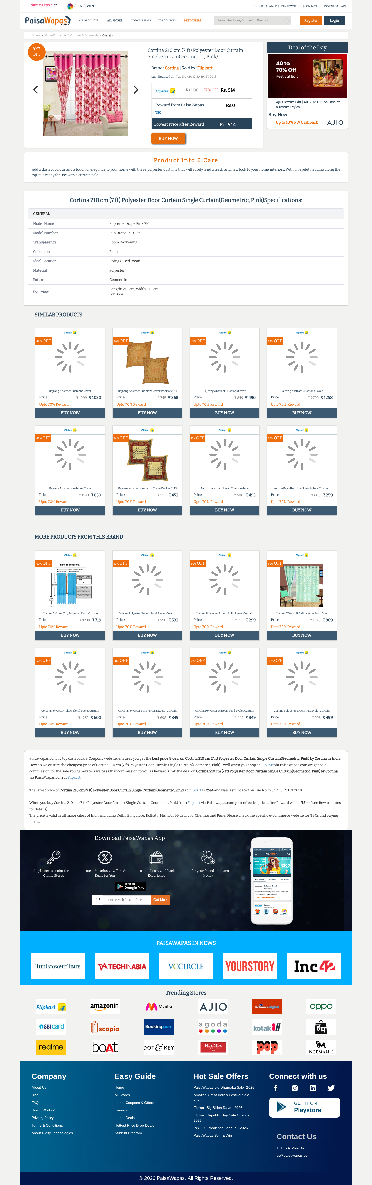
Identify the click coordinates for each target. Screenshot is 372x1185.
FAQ (35, 1103)
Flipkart (205, 67)
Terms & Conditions (47, 1125)
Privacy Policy (43, 1118)
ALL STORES (114, 20)
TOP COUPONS (167, 20)
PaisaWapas (171, 1178)
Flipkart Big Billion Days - (218, 1108)
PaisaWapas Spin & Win (213, 1135)
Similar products (58, 314)
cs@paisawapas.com (294, 1155)
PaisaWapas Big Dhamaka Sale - (224, 1087)
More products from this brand (79, 537)
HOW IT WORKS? (291, 6)
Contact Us (297, 1136)
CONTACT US (312, 6)
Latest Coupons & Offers (134, 1103)
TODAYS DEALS (141, 20)
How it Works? (43, 1110)
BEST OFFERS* (193, 20)
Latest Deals (125, 1118)
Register (311, 20)
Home (119, 1087)
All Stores (122, 1095)
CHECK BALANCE (265, 6)
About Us (39, 1087)
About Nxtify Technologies (52, 1133)
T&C (158, 112)
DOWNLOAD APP (335, 6)
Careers (121, 1110)
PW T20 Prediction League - (221, 1128)
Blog (35, 1095)
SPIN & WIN (84, 6)
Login (334, 20)
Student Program (128, 1133)
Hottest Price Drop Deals (134, 1125)
